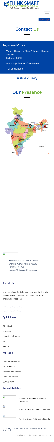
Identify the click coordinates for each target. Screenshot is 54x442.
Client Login (44, 19)
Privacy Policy (45, 435)
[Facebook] (5, 309)
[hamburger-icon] (47, 13)
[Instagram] (19, 309)
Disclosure (32, 435)
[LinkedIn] (12, 309)
